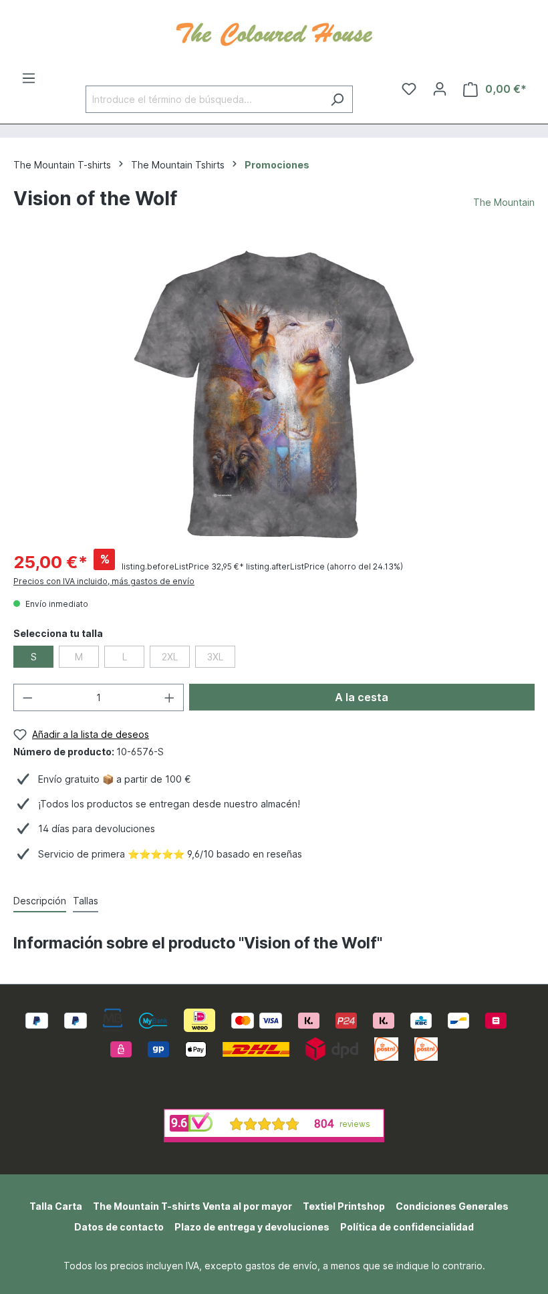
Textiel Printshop (344, 1206)
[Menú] (28, 78)
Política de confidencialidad (407, 1227)
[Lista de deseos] (409, 89)
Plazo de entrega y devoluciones (251, 1227)
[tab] (39, 901)
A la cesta (361, 697)
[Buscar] (337, 99)
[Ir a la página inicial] (274, 32)
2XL (170, 656)
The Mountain (504, 202)
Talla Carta (55, 1206)
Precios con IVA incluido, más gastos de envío (103, 581)
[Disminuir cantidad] (27, 697)
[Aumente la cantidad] (170, 697)
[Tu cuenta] (439, 89)
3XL (215, 656)
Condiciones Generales (452, 1206)
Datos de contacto (119, 1227)
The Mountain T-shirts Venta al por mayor (192, 1206)
